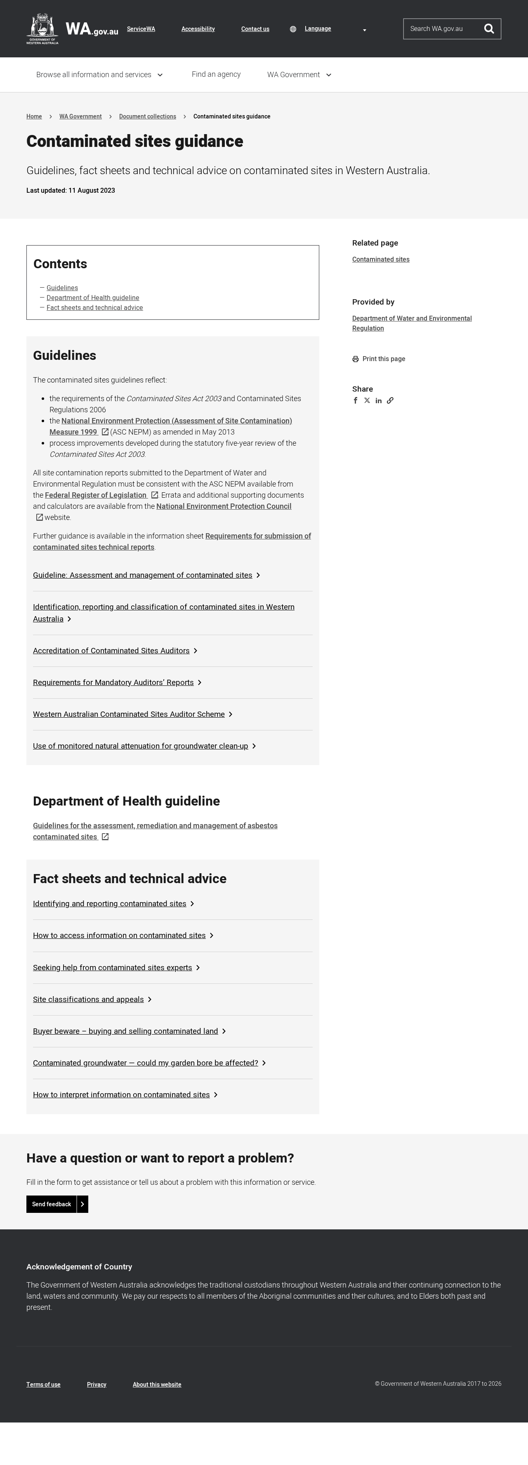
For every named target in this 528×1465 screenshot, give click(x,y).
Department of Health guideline (93, 298)
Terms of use (43, 1384)
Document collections (147, 116)
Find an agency (216, 74)
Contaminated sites (381, 260)
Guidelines (62, 288)
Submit (489, 29)
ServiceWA (141, 29)
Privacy (96, 1384)
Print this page (383, 359)
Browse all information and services (93, 74)
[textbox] (337, 28)
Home (34, 116)
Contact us (255, 29)
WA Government (293, 74)
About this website (157, 1384)
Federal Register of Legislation (95, 495)
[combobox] (337, 28)
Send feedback (51, 1204)
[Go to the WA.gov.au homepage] (72, 28)
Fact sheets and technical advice (95, 308)
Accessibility (198, 29)
